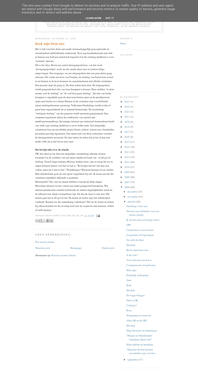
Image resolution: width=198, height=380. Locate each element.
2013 (127, 152)
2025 (127, 101)
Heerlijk (130, 290)
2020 (127, 121)
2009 (127, 172)
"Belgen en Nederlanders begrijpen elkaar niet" (139, 337)
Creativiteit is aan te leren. (140, 230)
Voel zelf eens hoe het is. (139, 260)
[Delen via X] (44, 221)
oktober (131, 201)
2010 (127, 167)
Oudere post (108, 248)
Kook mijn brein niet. (137, 250)
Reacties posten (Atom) (63, 255)
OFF (128, 225)
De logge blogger (135, 295)
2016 (127, 137)
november (132, 196)
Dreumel (130, 245)
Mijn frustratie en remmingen (141, 330)
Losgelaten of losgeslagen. (140, 235)
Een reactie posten (44, 242)
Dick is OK (132, 300)
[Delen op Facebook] (48, 221)
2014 (127, 147)
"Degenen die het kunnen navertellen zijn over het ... (141, 351)
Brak (128, 285)
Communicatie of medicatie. (141, 265)
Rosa (129, 310)
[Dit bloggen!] (41, 221)
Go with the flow (135, 240)
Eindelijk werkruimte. (137, 275)
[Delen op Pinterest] (52, 221)
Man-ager (131, 270)
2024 (127, 106)
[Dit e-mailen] (37, 221)
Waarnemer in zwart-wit (138, 315)
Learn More (93, 18)
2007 (127, 182)
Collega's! (131, 305)
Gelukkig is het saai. (137, 206)
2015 (127, 142)
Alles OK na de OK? (136, 320)
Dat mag (130, 325)
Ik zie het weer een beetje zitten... (143, 220)
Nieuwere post (42, 248)
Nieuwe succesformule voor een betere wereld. (142, 213)
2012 (127, 157)
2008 (127, 177)
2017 (127, 132)
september (133, 359)
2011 (127, 162)
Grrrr (128, 280)
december (132, 191)
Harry (123, 43)
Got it (109, 18)
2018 (127, 126)
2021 (127, 116)
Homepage (76, 248)
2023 (127, 111)
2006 (127, 187)
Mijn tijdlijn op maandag (139, 344)
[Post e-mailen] (98, 216)
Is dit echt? (132, 255)
